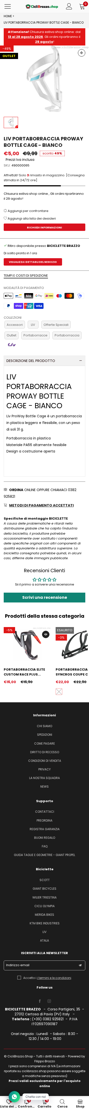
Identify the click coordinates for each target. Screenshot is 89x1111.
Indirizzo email (17, 965)
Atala (44, 940)
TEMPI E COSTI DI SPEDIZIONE (26, 275)
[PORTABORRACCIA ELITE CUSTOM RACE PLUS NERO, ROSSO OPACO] (27, 644)
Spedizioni (44, 735)
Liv (44, 932)
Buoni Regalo (44, 838)
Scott (45, 880)
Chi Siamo (44, 726)
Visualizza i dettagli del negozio (33, 262)
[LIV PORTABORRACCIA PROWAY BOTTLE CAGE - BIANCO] (44, 78)
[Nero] (59, 691)
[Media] (81, 53)
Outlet (11, 335)
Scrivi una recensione (44, 597)
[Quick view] (45, 634)
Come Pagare (44, 743)
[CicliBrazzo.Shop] (41, 6)
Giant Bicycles (44, 888)
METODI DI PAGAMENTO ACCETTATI (41, 505)
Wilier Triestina (44, 897)
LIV (33, 324)
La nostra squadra (44, 778)
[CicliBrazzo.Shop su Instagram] (49, 1001)
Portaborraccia (67, 335)
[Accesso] (69, 6)
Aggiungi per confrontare (27, 211)
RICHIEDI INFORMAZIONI (44, 227)
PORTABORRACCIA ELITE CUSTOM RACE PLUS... (24, 672)
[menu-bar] (11, 6)
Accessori (15, 324)
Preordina (44, 820)
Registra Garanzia (45, 829)
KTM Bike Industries (45, 923)
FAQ (44, 846)
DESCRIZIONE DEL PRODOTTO (30, 360)
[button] (80, 965)
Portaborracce (35, 335)
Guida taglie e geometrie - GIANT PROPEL (44, 855)
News (44, 786)
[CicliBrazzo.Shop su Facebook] (40, 1001)
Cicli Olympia (44, 906)
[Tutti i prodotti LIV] (12, 344)
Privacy (44, 769)
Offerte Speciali (56, 324)
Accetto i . (47, 978)
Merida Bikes (44, 915)
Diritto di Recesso (44, 752)
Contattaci (44, 812)
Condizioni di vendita (44, 761)
